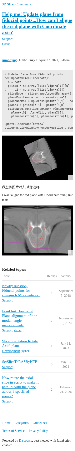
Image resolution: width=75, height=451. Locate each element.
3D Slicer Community (16, 4)
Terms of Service (13, 430)
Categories (22, 423)
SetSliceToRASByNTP (19, 362)
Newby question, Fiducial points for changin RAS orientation (21, 290)
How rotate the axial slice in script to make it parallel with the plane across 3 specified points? (20, 387)
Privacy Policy (38, 430)
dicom (17, 330)
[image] (37, 230)
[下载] (37, 158)
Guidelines (40, 423)
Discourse (25, 440)
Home (6, 423)
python (6, 43)
